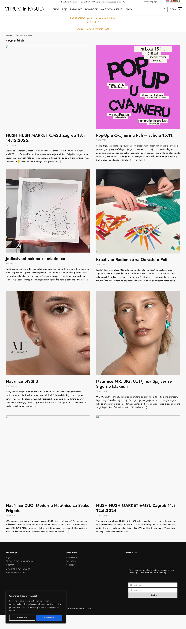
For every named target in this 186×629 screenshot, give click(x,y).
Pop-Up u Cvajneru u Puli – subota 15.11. (134, 135)
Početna (9, 35)
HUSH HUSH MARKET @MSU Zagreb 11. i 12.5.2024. (135, 507)
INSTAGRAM (71, 557)
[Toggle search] (166, 9)
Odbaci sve (22, 617)
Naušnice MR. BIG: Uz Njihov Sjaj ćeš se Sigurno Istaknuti (134, 383)
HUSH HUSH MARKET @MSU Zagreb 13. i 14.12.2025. (45, 137)
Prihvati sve (49, 617)
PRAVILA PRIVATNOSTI (16, 572)
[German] (175, 1)
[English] (171, 1)
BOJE (8, 557)
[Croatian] (167, 1)
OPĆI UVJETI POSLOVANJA (18, 568)
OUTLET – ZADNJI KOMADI (93, 28)
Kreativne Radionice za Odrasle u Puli (131, 259)
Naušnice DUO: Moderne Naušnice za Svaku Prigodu (47, 507)
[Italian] (178, 1)
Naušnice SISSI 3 (22, 381)
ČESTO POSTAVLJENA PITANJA (20, 561)
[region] (36, 607)
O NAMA (10, 565)
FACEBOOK (71, 561)
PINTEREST (70, 565)
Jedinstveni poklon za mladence (35, 258)
